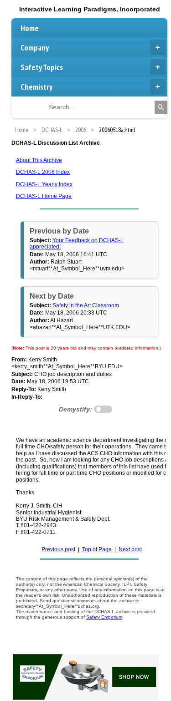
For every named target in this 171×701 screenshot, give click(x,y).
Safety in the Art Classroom (85, 305)
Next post (130, 549)
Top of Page (97, 549)
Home (30, 28)
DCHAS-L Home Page (44, 196)
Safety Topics (42, 67)
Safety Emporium (104, 617)
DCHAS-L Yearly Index (44, 184)
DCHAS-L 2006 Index (43, 172)
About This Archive (39, 160)
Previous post (58, 549)
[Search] (161, 107)
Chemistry (36, 86)
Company (35, 47)
